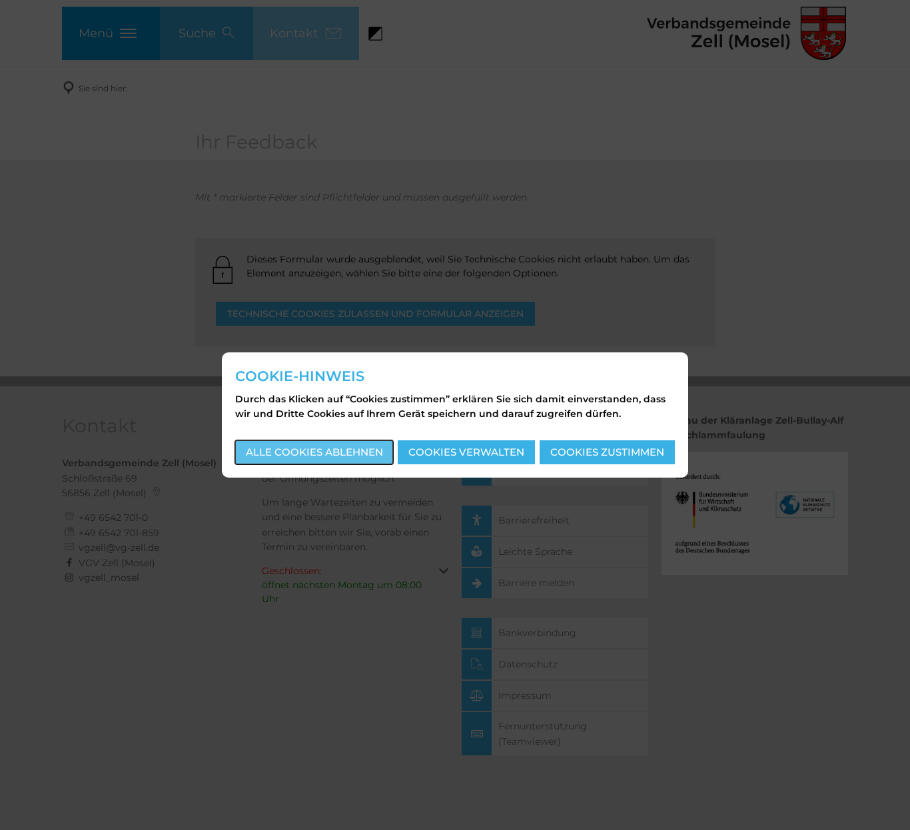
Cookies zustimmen (607, 452)
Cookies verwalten (466, 452)
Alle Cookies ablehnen (314, 452)
